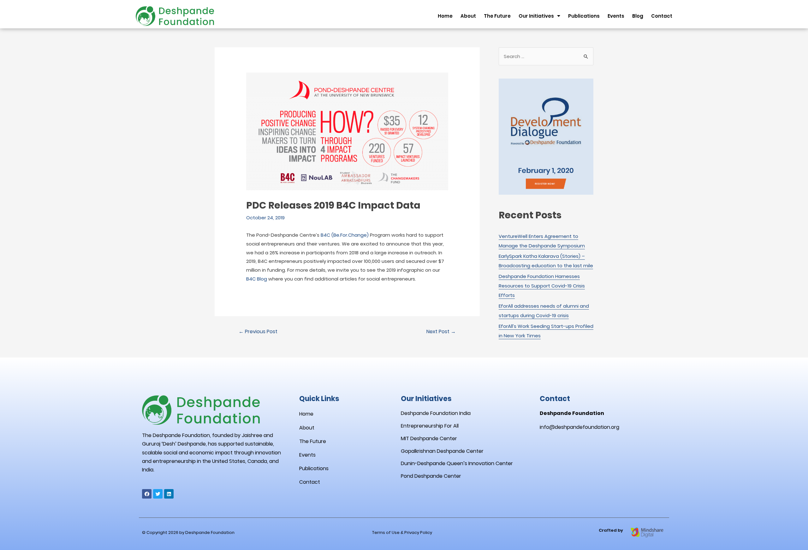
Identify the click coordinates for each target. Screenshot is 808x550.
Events (616, 16)
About (468, 16)
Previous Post (258, 331)
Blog (637, 16)
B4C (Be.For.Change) (345, 235)
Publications (584, 16)
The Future (497, 16)
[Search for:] (546, 56)
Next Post (441, 331)
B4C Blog (256, 278)
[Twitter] (158, 494)
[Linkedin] (169, 494)
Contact (661, 16)
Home (445, 16)
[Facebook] (147, 494)
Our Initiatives (536, 16)
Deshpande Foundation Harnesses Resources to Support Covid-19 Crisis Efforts (542, 286)
